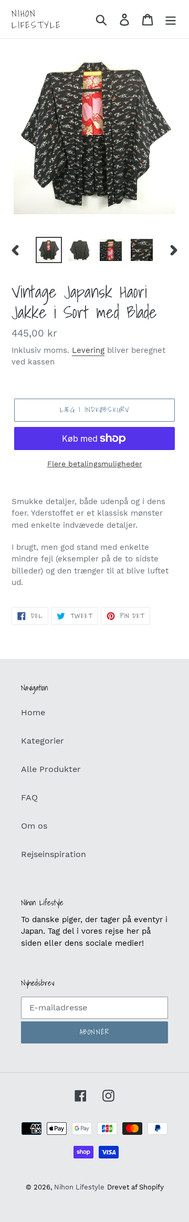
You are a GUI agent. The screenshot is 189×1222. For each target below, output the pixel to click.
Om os (34, 826)
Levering (88, 350)
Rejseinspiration (53, 854)
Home (33, 712)
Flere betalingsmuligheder (94, 463)
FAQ (29, 797)
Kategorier (42, 741)
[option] (48, 250)
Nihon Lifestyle (36, 19)
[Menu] (170, 19)
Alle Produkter (51, 769)
